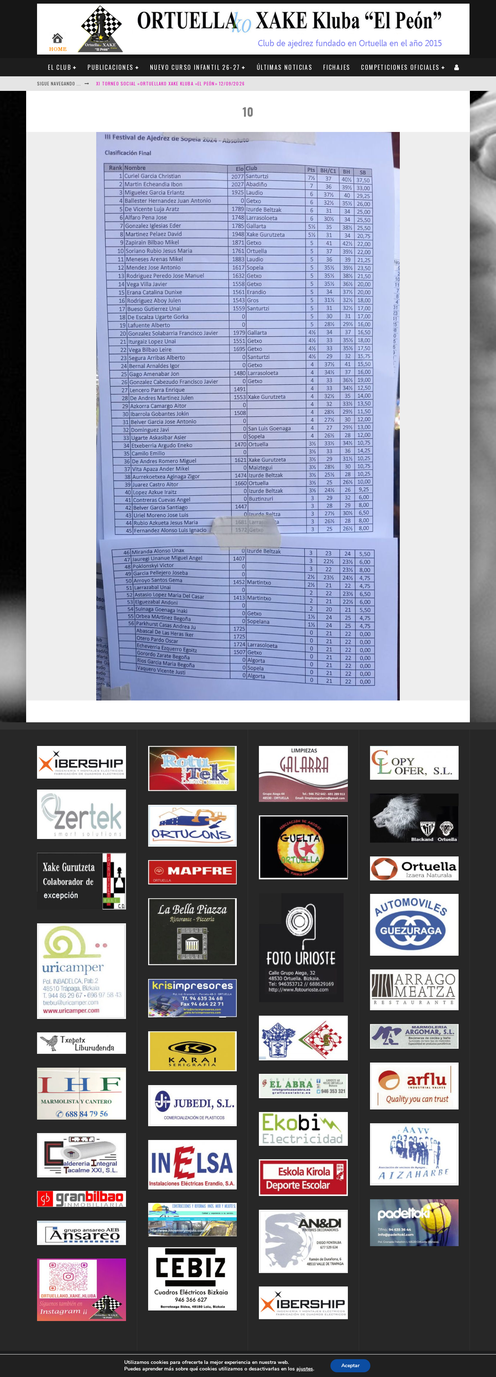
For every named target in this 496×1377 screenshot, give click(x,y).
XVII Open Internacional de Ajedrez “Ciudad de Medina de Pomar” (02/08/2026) (188, 83)
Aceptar (350, 1365)
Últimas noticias (284, 67)
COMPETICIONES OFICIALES (400, 67)
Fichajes (336, 67)
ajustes (304, 1369)
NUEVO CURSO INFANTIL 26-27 (195, 67)
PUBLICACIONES (110, 67)
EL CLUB (59, 67)
